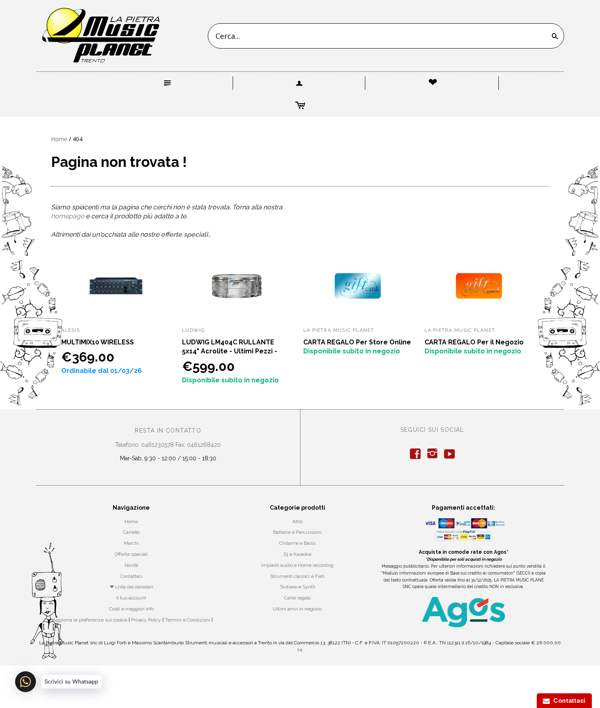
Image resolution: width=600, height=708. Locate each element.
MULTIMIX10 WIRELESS (97, 342)
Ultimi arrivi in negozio (297, 609)
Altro (297, 521)
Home (59, 139)
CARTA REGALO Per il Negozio (474, 342)
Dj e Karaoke (297, 554)
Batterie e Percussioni (297, 532)
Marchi (131, 543)
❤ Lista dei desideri (131, 587)
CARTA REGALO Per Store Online (357, 342)
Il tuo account (131, 598)
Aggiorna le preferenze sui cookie (90, 620)
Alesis (70, 330)
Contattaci (131, 576)
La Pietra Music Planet (338, 330)
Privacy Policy (146, 620)
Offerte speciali (131, 554)
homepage (67, 216)
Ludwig (193, 330)
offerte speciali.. (186, 234)
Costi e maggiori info (131, 609)
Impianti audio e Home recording (297, 565)
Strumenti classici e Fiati (297, 576)
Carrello (131, 532)
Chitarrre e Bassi (297, 543)
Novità (131, 565)
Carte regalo (297, 598)
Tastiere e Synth (298, 587)
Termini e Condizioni (187, 620)
